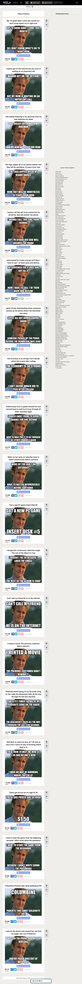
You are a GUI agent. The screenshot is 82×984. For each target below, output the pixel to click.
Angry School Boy (59, 176)
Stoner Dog (58, 349)
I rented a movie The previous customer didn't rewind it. (23, 644)
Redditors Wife (58, 310)
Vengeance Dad (59, 363)
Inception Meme (59, 264)
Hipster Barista (58, 249)
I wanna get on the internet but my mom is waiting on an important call (23, 69)
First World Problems (60, 224)
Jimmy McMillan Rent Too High (62, 269)
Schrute (57, 320)
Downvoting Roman (59, 212)
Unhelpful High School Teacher (62, 362)
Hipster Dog (58, 250)
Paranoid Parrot (59, 296)
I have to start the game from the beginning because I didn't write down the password (23, 839)
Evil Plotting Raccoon (60, 218)
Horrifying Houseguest (60, 258)
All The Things (58, 174)
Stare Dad (57, 348)
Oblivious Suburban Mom (61, 287)
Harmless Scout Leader (60, 241)
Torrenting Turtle (59, 358)
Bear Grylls (58, 188)
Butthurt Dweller (59, 194)
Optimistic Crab (59, 291)
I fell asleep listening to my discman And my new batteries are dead (23, 117)
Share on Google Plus (19, 59)
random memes (27, 2)
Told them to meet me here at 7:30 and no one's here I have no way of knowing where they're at (23, 744)
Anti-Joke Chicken (59, 180)
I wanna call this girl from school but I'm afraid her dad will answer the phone (23, 213)
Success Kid (58, 351)
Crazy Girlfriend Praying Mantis (62, 205)
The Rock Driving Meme (61, 357)
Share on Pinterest (22, 59)
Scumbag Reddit (59, 328)
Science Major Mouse (60, 322)
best (21, 2)
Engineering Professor (60, 215)
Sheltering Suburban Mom (61, 339)
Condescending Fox (60, 200)
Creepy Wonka (58, 208)
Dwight (57, 214)
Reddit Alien (58, 308)
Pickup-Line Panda (59, 302)
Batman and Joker (59, 186)
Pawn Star (57, 298)
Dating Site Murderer (60, 209)
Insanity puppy (58, 266)
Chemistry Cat (58, 197)
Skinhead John (58, 342)
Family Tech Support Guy (61, 221)
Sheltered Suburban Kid (60, 337)
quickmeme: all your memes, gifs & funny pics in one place (7, 2)
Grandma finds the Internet (61, 240)
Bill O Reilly (58, 189)
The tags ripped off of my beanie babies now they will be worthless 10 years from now (23, 165)
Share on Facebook (12, 59)
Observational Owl (59, 288)
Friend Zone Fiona (59, 231)
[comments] (46, 29)
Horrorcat (57, 259)
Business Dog (58, 192)
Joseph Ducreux (59, 272)
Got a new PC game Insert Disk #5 (23, 505)
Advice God (58, 173)
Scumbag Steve (59, 331)
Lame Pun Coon (59, 276)
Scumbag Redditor (59, 330)
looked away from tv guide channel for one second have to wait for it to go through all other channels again (23, 409)
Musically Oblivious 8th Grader (62, 285)
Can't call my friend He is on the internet (23, 598)
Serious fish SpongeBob (61, 333)
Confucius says (59, 202)
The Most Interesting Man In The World (64, 355)
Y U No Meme (58, 368)
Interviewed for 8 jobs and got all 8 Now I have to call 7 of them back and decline (23, 261)
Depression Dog (59, 211)
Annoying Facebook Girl (61, 179)
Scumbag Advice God (60, 323)
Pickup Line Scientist (60, 301)
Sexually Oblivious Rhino (61, 334)
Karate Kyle (58, 275)
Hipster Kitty (58, 255)
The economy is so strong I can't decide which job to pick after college (23, 359)
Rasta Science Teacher (60, 307)
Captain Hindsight (59, 195)
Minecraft (57, 281)
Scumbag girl (58, 326)
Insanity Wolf (58, 267)
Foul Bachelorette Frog (60, 229)
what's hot (15, 2)
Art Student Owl (59, 182)
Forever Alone (58, 226)
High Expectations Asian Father (62, 246)
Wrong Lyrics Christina (60, 365)
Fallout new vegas (59, 220)
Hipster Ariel (58, 247)
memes (44, 6)
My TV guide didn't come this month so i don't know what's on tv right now (23, 22)
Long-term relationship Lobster (62, 279)
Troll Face (57, 360)
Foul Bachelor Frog (59, 227)
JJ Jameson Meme (59, 270)
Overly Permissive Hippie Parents (63, 295)
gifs (48, 6)
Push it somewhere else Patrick (62, 305)
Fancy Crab (58, 223)
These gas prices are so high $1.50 (23, 792)
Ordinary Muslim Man (60, 293)
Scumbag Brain (59, 325)
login (77, 2)
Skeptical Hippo (59, 340)
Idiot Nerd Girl (58, 261)
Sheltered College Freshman (62, 336)
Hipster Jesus (58, 253)
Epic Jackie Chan (59, 217)
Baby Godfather (59, 183)
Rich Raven (58, 314)
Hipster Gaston (58, 252)
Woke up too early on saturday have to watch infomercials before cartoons (23, 458)
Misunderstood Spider (60, 284)
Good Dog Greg (59, 237)
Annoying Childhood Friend (61, 177)
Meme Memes (58, 282)
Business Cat (58, 191)
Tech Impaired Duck (60, 354)
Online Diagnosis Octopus (61, 290)
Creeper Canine (59, 206)
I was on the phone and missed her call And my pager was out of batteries (23, 932)
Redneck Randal (59, 311)
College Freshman (59, 199)
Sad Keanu (58, 316)
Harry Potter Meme (59, 256)
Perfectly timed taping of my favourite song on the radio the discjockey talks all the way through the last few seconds (23, 694)
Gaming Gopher (59, 235)
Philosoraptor (58, 299)
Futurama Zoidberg (59, 234)
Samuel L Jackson (59, 319)
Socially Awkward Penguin (61, 346)
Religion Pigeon (59, 313)
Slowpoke (57, 343)
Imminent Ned (58, 263)
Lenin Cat (57, 278)
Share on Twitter (16, 59)
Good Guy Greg (59, 238)
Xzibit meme (58, 366)
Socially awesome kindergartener (63, 345)
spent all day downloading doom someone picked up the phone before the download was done (23, 311)
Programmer (58, 304)
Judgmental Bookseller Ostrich (62, 273)
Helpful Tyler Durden (60, 244)
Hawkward (57, 243)
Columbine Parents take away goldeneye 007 (23, 885)
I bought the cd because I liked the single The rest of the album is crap (23, 551)
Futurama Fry (58, 232)
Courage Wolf (58, 203)
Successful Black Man (60, 352)
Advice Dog (58, 171)
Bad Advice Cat (59, 185)
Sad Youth (57, 317)
